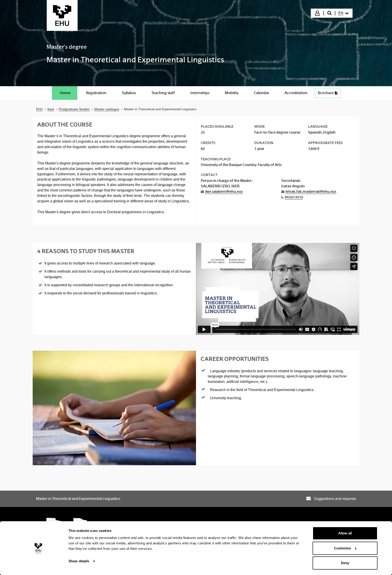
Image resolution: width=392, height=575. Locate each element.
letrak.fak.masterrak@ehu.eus (311, 191)
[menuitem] (343, 13)
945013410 (294, 197)
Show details (79, 561)
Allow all (345, 533)
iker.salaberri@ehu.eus (224, 191)
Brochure (326, 93)
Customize (342, 548)
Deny (345, 563)
